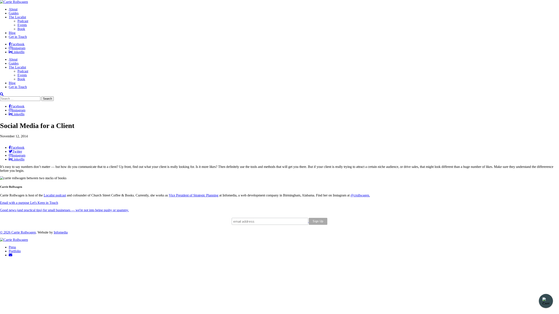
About (13, 9)
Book (21, 29)
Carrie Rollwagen (23, 232)
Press (12, 247)
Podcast (22, 21)
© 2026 (5, 232)
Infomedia (61, 232)
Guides (14, 13)
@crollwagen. (360, 195)
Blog (12, 33)
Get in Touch (18, 37)
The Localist (17, 17)
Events (22, 25)
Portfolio (15, 251)
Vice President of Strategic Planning (193, 195)
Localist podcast (55, 195)
